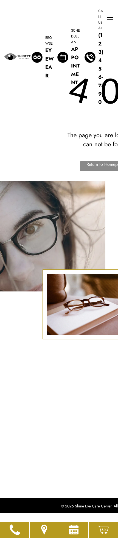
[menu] (109, 17)
